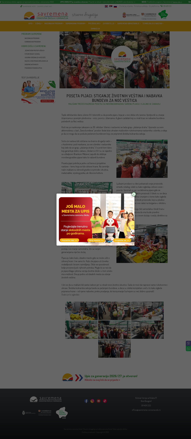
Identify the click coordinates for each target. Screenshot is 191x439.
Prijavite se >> (122, 240)
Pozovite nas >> (69, 240)
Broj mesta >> (96, 240)
